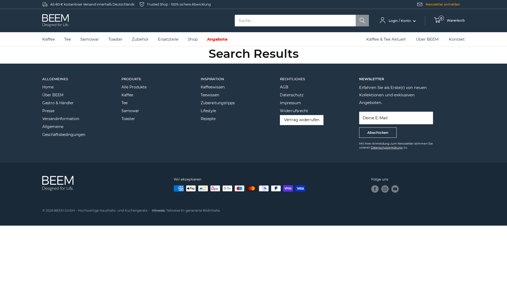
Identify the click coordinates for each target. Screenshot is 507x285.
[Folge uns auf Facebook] (375, 189)
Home (48, 87)
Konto (406, 21)
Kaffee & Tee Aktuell (386, 39)
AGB (284, 87)
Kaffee (127, 95)
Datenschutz (291, 95)
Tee (124, 103)
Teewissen (210, 95)
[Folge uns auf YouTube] (395, 189)
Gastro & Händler (58, 103)
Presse (48, 110)
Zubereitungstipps (218, 103)
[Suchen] (362, 20)
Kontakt (457, 39)
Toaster (128, 118)
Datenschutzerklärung (387, 147)
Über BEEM (427, 39)
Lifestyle (208, 110)
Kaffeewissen (213, 87)
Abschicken (377, 132)
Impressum (290, 103)
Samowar (130, 110)
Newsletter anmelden (443, 4)
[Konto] (382, 20)
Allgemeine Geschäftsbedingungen (63, 130)
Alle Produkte (134, 87)
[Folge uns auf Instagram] (385, 189)
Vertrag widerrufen (301, 119)
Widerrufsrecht (294, 110)
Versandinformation (60, 118)
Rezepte (208, 118)
